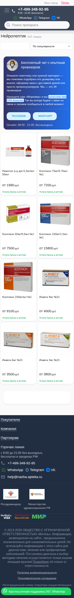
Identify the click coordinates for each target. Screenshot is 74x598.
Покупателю (10, 420)
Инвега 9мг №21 (49, 296)
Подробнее (41, 561)
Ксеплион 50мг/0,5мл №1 (18, 234)
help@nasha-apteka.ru (25, 477)
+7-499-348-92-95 (33, 9)
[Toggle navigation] (7, 10)
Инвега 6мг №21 (12, 360)
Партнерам (9, 438)
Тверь (65, 2)
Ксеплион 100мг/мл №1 (17, 296)
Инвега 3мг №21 (49, 360)
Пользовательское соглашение (37, 578)
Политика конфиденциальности (37, 572)
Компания (8, 429)
